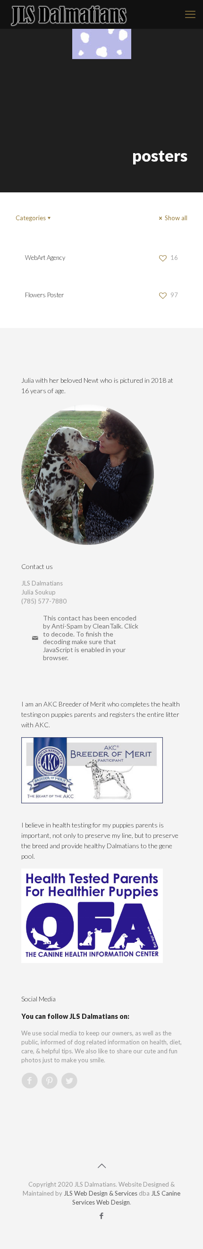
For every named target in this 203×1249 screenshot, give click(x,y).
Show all (175, 218)
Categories (31, 218)
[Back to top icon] (101, 1165)
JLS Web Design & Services (100, 1193)
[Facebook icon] (101, 1215)
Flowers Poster (44, 295)
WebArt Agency (45, 257)
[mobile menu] (190, 14)
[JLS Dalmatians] (69, 14)
